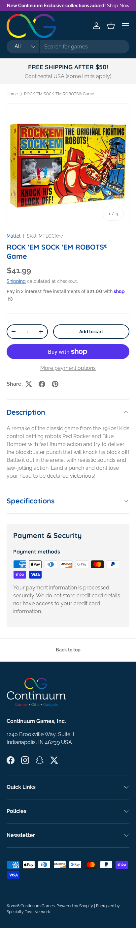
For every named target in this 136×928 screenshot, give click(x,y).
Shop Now (118, 5)
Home (12, 94)
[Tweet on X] (28, 384)
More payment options (68, 368)
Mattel (13, 236)
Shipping (16, 281)
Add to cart (91, 331)
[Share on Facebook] (42, 384)
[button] (111, 25)
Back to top (68, 649)
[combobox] (68, 46)
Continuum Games (37, 906)
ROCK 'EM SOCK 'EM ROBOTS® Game (59, 94)
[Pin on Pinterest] (55, 384)
